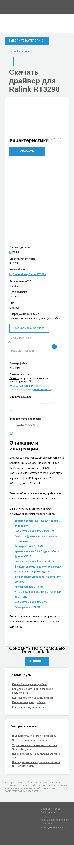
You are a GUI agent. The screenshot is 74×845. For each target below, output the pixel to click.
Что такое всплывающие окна (29, 740)
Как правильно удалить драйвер (31, 707)
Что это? (34, 381)
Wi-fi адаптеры (22, 51)
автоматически (42, 389)
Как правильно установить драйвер (32, 697)
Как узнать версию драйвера (28, 702)
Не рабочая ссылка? (21, 385)
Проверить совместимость (29, 328)
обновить (37, 661)
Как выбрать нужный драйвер (29, 684)
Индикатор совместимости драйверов (34, 735)
